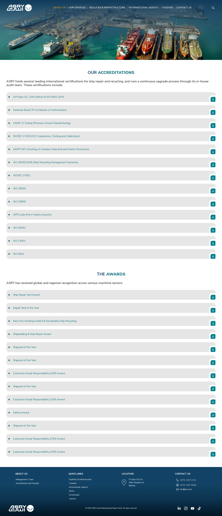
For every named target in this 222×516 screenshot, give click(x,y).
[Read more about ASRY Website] (19, 7)
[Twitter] (192, 508)
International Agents (143, 7)
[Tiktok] (199, 508)
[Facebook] (179, 508)
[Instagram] (186, 508)
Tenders (167, 7)
